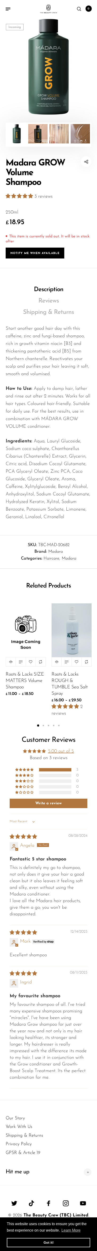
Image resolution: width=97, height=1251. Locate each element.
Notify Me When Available (35, 253)
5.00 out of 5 (61, 751)
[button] (20, 196)
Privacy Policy (19, 1144)
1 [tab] (38, 726)
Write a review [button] (48, 803)
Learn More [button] (71, 1230)
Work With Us (19, 1127)
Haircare (51, 558)
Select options (21, 662)
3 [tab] (48, 725)
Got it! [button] (49, 1242)
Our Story (15, 1118)
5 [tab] (59, 725)
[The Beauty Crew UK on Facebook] (49, 1203)
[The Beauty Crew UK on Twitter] (14, 1203)
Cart (88, 8)
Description (48, 289)
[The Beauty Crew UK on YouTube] (83, 1203)
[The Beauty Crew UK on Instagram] (66, 1203)
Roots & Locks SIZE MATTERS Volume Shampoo (25, 681)
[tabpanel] (48, 67)
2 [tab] (43, 725)
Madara (55, 552)
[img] (23, 837)
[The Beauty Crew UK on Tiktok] (31, 1203)
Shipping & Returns (48, 312)
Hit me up (17, 1172)
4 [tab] (53, 725)
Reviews (48, 301)
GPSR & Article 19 (23, 1153)
